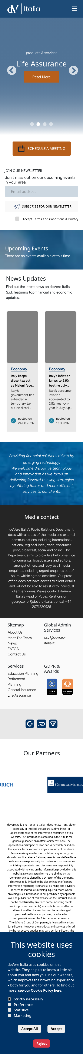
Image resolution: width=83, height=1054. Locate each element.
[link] (52, 784)
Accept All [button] (29, 1028)
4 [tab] (51, 124)
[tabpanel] (41, 67)
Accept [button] (56, 1028)
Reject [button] (41, 1043)
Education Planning (23, 673)
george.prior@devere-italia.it (33, 601)
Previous (8, 67)
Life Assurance (19, 695)
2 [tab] (38, 124)
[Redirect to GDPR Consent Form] (52, 686)
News (12, 643)
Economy (19, 369)
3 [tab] (45, 124)
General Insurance (22, 690)
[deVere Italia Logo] (24, 8)
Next (70, 67)
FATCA (13, 649)
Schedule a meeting (46, 148)
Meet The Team (20, 638)
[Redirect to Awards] (68, 686)
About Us (15, 632)
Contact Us (17, 654)
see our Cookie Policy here (39, 990)
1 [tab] (32, 124)
